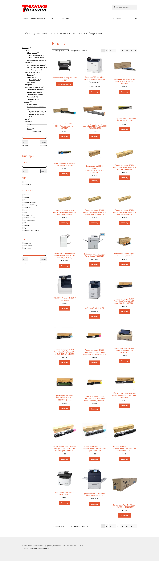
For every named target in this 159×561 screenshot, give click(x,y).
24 (127, 51)
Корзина (65, 18)
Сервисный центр (38, 18)
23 (122, 51)
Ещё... (24, 233)
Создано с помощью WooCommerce (35, 548)
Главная (25, 18)
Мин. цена (25, 145)
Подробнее (124, 515)
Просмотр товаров (64, 84)
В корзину (94, 92)
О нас (51, 18)
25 (131, 51)
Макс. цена (43, 145)
